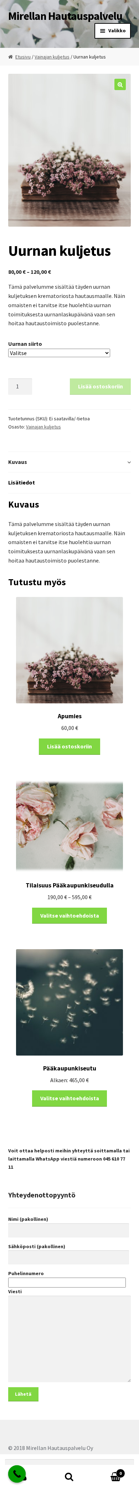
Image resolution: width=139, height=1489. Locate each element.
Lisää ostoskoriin (100, 386)
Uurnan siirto (25, 343)
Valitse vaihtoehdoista (69, 915)
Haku (69, 1477)
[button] (120, 84)
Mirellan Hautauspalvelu (65, 16)
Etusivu (23, 57)
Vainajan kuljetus (52, 57)
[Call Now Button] (17, 1474)
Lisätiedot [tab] (21, 482)
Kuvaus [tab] (17, 461)
